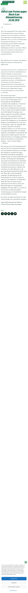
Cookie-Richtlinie (13, 590)
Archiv (2, 210)
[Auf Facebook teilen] (2, 213)
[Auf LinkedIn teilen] (5, 213)
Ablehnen (14, 582)
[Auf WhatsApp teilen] (12, 213)
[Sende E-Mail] (15, 213)
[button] (26, 562)
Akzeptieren (14, 578)
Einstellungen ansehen (14, 587)
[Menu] (25, 2)
